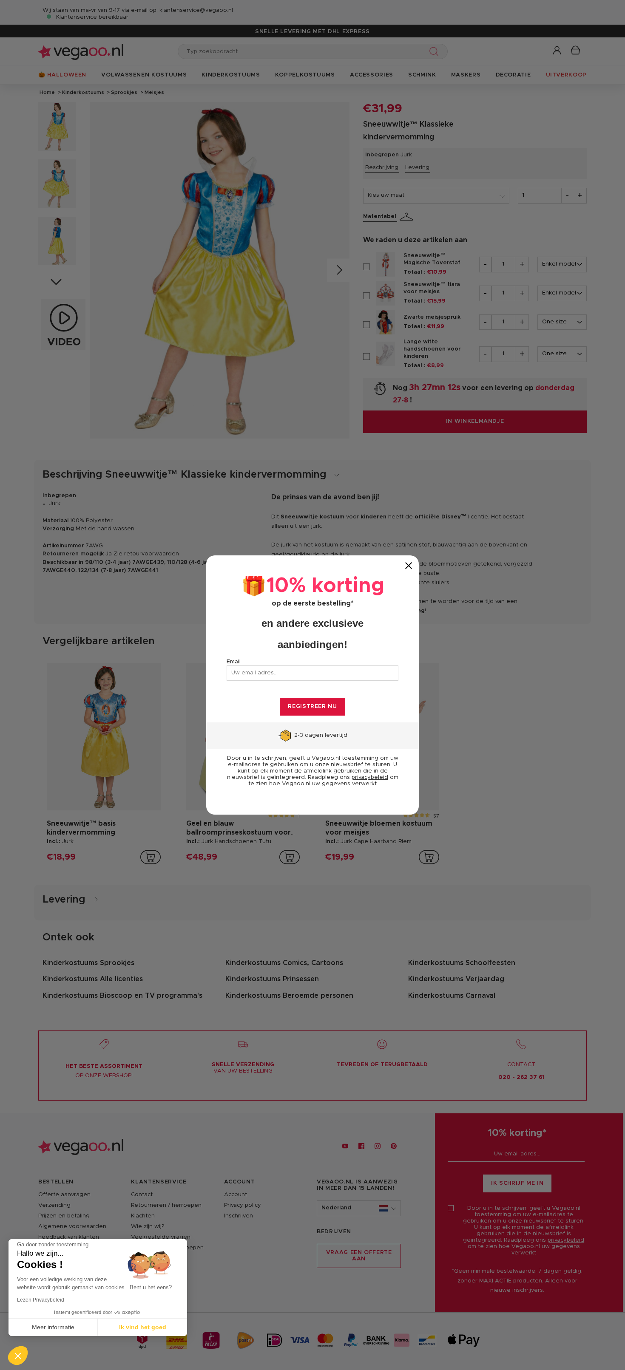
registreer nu (312, 706)
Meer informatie (53, 1327)
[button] (18, 1355)
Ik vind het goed (142, 1327)
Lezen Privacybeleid (40, 1300)
